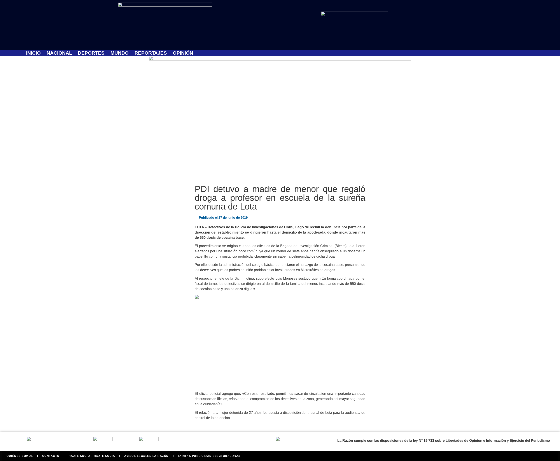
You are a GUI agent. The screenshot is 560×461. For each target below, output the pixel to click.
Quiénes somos (20, 456)
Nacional (59, 53)
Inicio (33, 53)
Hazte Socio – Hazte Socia (92, 456)
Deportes (91, 53)
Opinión (183, 53)
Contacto (51, 456)
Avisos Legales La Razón (146, 456)
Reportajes (151, 53)
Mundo (119, 53)
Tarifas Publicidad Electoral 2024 (209, 456)
